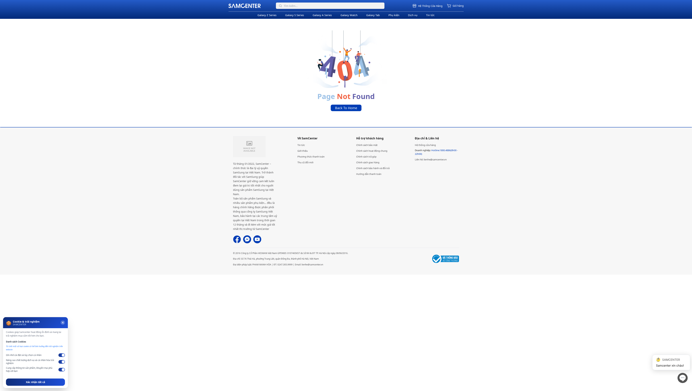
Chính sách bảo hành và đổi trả (373, 168)
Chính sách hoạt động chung (371, 150)
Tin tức (430, 15)
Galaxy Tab (373, 15)
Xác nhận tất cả (35, 382)
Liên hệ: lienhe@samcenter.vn (431, 159)
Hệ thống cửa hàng (425, 145)
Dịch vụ (412, 15)
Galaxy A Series (322, 15)
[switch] (61, 355)
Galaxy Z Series (266, 15)
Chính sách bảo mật (367, 145)
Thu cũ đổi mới (305, 162)
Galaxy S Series (294, 15)
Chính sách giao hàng (367, 162)
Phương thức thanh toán (311, 156)
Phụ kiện (393, 15)
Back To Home (346, 108)
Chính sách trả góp (366, 156)
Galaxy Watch (348, 15)
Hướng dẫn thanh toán (368, 174)
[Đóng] (63, 322)
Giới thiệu (302, 150)
